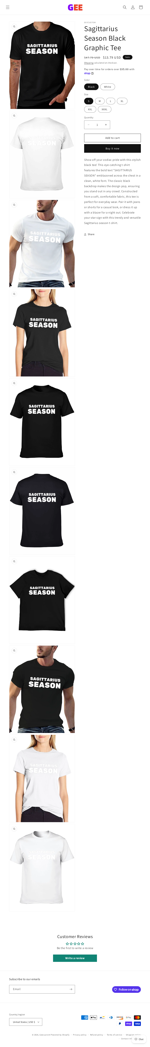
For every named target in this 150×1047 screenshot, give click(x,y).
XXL (90, 109)
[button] (8, 7)
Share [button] (91, 234)
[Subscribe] (71, 989)
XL (122, 101)
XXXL (105, 109)
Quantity (88, 117)
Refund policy (96, 1034)
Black (91, 86)
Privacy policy (80, 1034)
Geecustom (45, 1034)
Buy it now (112, 148)
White (107, 86)
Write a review (75, 958)
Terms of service (114, 1034)
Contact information (131, 1038)
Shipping (88, 62)
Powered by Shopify (60, 1034)
